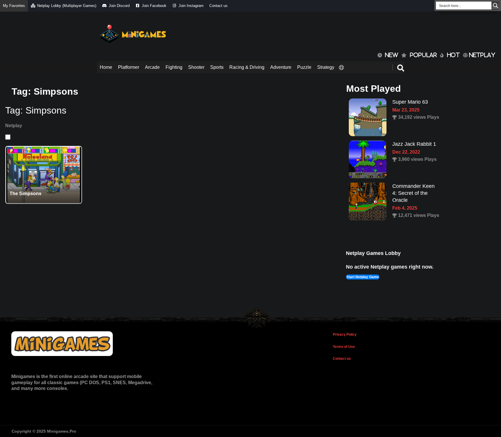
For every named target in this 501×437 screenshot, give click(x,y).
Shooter (196, 67)
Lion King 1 (405, 186)
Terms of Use (344, 347)
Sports (217, 67)
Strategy (325, 67)
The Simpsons (25, 193)
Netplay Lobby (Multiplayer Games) (66, 5)
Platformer (128, 67)
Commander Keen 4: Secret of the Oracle (413, 151)
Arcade (152, 67)
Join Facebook (154, 5)
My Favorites (14, 5)
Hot (453, 54)
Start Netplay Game (362, 277)
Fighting (174, 67)
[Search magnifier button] (495, 5)
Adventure (280, 67)
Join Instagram (191, 5)
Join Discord (119, 5)
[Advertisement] (298, 32)
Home (106, 67)
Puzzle (304, 67)
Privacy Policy (345, 334)
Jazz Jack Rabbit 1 (414, 102)
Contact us (218, 5)
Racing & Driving (246, 67)
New (390, 54)
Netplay (481, 54)
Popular (423, 54)
